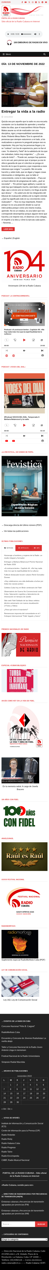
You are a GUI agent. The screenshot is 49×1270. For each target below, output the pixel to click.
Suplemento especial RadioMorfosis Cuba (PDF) (23, 960)
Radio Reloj (7, 1139)
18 (31, 1093)
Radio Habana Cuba (11, 1143)
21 (5, 1098)
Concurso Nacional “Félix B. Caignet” (18, 1026)
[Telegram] (42, 2)
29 (11, 1102)
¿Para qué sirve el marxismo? (16, 610)
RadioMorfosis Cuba (11, 1032)
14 (5, 1093)
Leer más (8, 229)
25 (31, 1098)
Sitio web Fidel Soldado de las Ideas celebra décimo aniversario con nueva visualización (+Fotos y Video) (21, 603)
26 (37, 1098)
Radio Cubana (32, 1263)
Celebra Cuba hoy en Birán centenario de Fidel (23, 588)
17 (24, 1093)
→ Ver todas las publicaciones (15, 531)
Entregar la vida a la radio (23, 111)
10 (24, 1089)
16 (18, 1093)
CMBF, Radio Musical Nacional (15, 1160)
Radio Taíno (7, 1152)
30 (18, 1102)
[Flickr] (36, 2)
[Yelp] (39, 2)
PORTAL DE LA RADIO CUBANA (13, 18)
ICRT (43, 1263)
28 (5, 1102)
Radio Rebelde (8, 1135)
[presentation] (8, 548)
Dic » (10, 1109)
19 (37, 1093)
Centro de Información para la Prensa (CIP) (21, 1131)
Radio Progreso (9, 1147)
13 (44, 1089)
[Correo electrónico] (45, 2)
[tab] (8, 548)
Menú (8, 54)
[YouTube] (26, 2)
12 (37, 1089)
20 (44, 1093)
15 (11, 1093)
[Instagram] (33, 2)
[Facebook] (22, 2)
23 (18, 1098)
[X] (29, 2)
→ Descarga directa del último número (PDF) (22, 525)
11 (31, 1089)
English (16, 238)
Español (7, 238)
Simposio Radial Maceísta (13, 1062)
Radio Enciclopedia (10, 1156)
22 (11, 1098)
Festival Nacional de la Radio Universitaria (21, 1056)
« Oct (4, 1109)
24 (24, 1098)
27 (44, 1098)
